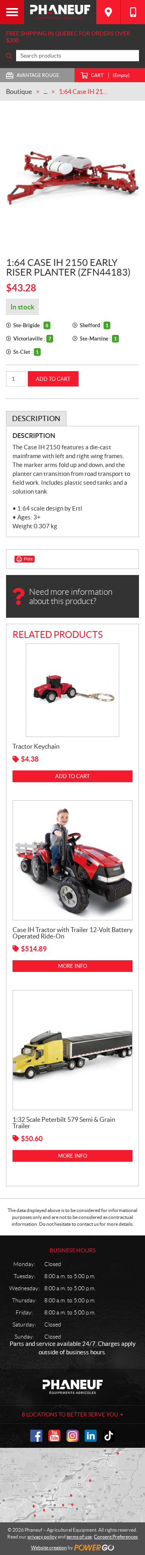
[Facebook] (36, 1436)
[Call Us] (133, 12)
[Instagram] (72, 1436)
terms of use (79, 1536)
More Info (72, 966)
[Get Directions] (108, 12)
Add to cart (53, 379)
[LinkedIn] (91, 1436)
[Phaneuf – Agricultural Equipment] (60, 12)
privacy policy (42, 1536)
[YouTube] (54, 1436)
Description (36, 418)
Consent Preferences (116, 1536)
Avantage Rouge (38, 75)
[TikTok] (109, 1436)
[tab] (36, 418)
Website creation (49, 1547)
